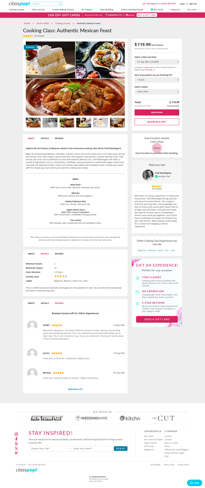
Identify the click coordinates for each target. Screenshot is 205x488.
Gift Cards (158, 9)
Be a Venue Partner (153, 439)
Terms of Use (169, 465)
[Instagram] (16, 434)
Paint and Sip (38, 9)
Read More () (75, 389)
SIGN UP (120, 448)
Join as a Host (171, 443)
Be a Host (192, 9)
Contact (168, 436)
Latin (173, 250)
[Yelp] (16, 443)
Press (167, 446)
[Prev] (33, 78)
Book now (156, 112)
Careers (168, 439)
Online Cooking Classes (132, 9)
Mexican (152, 250)
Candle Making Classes (63, 9)
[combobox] (50, 448)
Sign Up (193, 3)
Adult (160, 250)
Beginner (142, 250)
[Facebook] (16, 439)
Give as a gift (158, 121)
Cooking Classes (16, 9)
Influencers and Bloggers (177, 449)
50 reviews (39, 36)
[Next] (117, 78)
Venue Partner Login (174, 453)
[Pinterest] (16, 453)
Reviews (59, 138)
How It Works (150, 443)
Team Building (106, 9)
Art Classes (87, 9)
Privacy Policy (183, 465)
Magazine (175, 9)
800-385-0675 (169, 3)
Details (45, 138)
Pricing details (173, 106)
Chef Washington (163, 173)
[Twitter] (16, 448)
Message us (152, 3)
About (31, 138)
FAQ (166, 456)
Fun (167, 250)
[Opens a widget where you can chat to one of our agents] (194, 483)
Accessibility (155, 465)
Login (182, 3)
